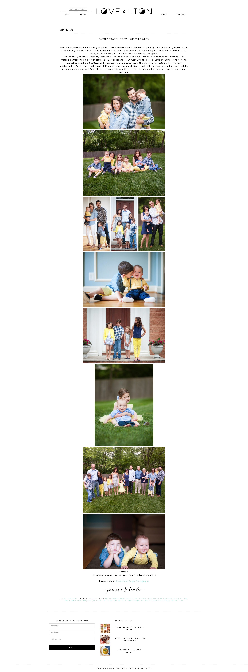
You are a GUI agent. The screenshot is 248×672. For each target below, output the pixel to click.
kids (79, 600)
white (167, 600)
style (93, 598)
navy (89, 600)
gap (66, 600)
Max (84, 600)
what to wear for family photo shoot (145, 600)
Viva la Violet (146, 668)
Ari (106, 598)
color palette (126, 598)
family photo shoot (143, 598)
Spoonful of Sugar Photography (132, 581)
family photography (162, 598)
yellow (174, 600)
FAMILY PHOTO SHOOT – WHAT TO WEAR (124, 39)
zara (181, 600)
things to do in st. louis (114, 600)
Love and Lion (124, 11)
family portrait (180, 598)
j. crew (72, 600)
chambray (114, 598)
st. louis (97, 600)
